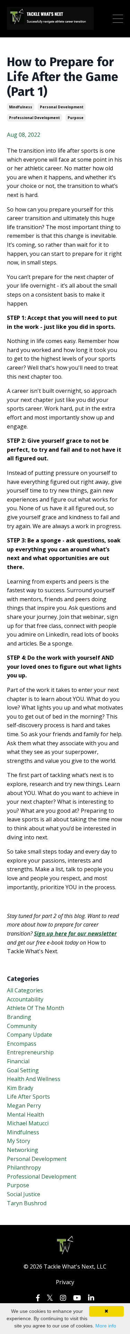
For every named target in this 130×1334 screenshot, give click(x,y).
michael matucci (28, 1123)
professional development (34, 117)
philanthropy (24, 1167)
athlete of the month (35, 1008)
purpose (76, 117)
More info (105, 1325)
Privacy (65, 1282)
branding (19, 1017)
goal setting (23, 1070)
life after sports (28, 1096)
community (22, 1026)
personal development (62, 107)
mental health (25, 1114)
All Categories (25, 990)
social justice (23, 1194)
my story (18, 1141)
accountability (25, 999)
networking (22, 1150)
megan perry (24, 1105)
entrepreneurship (30, 1052)
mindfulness (20, 107)
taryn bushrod (26, 1203)
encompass (21, 1043)
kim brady (20, 1088)
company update (29, 1034)
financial (18, 1061)
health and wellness (33, 1079)
